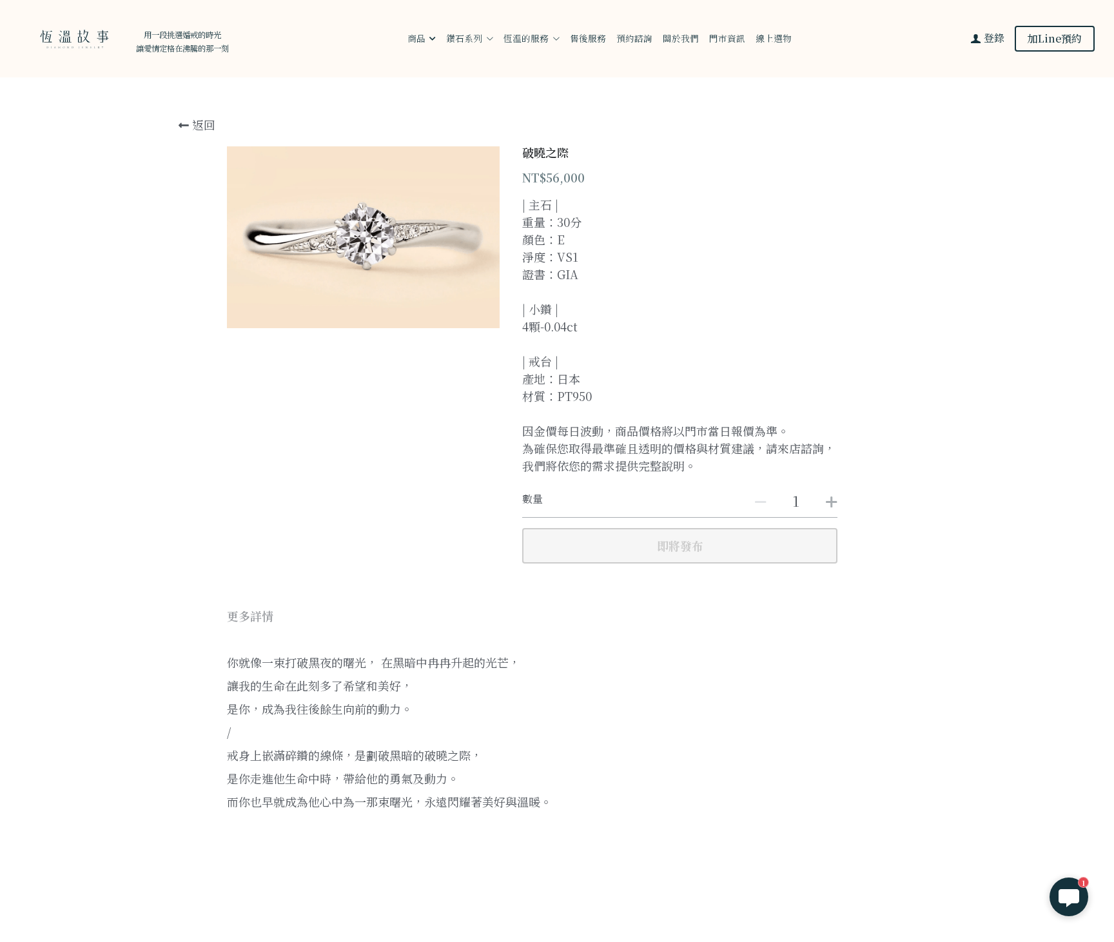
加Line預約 (1055, 38)
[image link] (72, 37)
